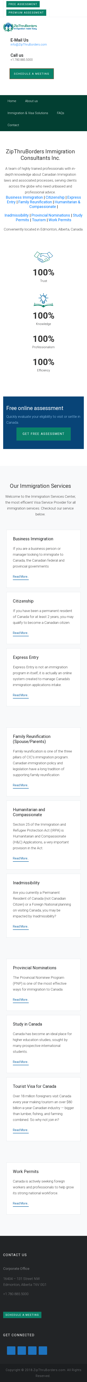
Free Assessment (23, 4)
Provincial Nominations (50, 215)
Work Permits (60, 220)
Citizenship (55, 197)
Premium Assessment (26, 12)
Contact (13, 125)
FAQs (60, 113)
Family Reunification (35, 202)
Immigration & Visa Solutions (28, 113)
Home (12, 101)
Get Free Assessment (44, 434)
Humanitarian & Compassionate (54, 204)
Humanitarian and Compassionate (29, 812)
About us (31, 101)
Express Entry (25, 657)
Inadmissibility (16, 215)
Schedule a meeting (31, 73)
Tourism (39, 220)
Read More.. (21, 576)
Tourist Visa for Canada (34, 1086)
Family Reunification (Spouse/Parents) (31, 739)
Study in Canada (27, 1024)
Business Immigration (24, 197)
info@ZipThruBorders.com (29, 44)
